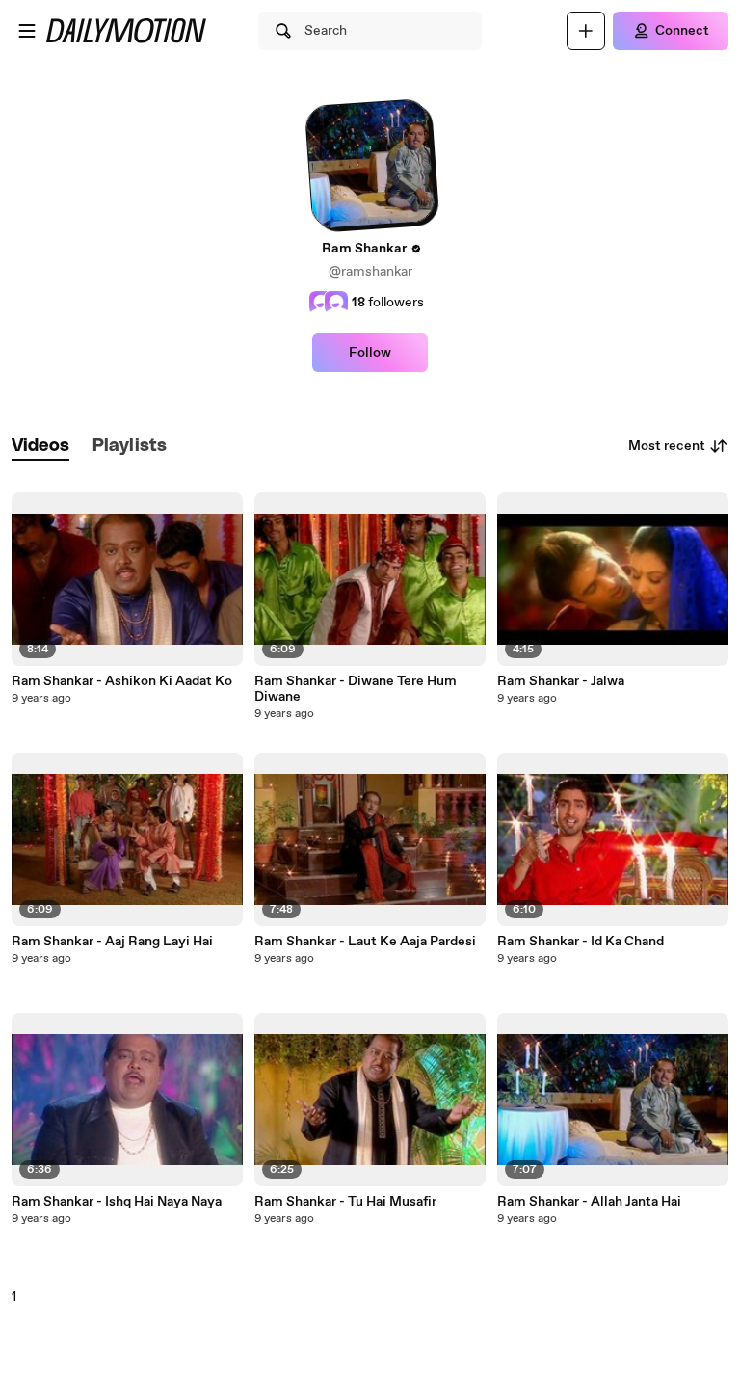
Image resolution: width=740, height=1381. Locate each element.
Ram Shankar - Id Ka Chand (580, 941)
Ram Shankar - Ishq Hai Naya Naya (117, 1201)
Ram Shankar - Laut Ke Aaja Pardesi (365, 941)
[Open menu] (27, 31)
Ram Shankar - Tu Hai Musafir (345, 1201)
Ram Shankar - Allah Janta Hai (589, 1201)
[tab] (40, 447)
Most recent (666, 446)
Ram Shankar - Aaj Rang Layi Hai (112, 941)
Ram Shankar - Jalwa (560, 681)
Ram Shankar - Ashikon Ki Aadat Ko (122, 681)
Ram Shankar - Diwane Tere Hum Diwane (355, 689)
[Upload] (586, 31)
